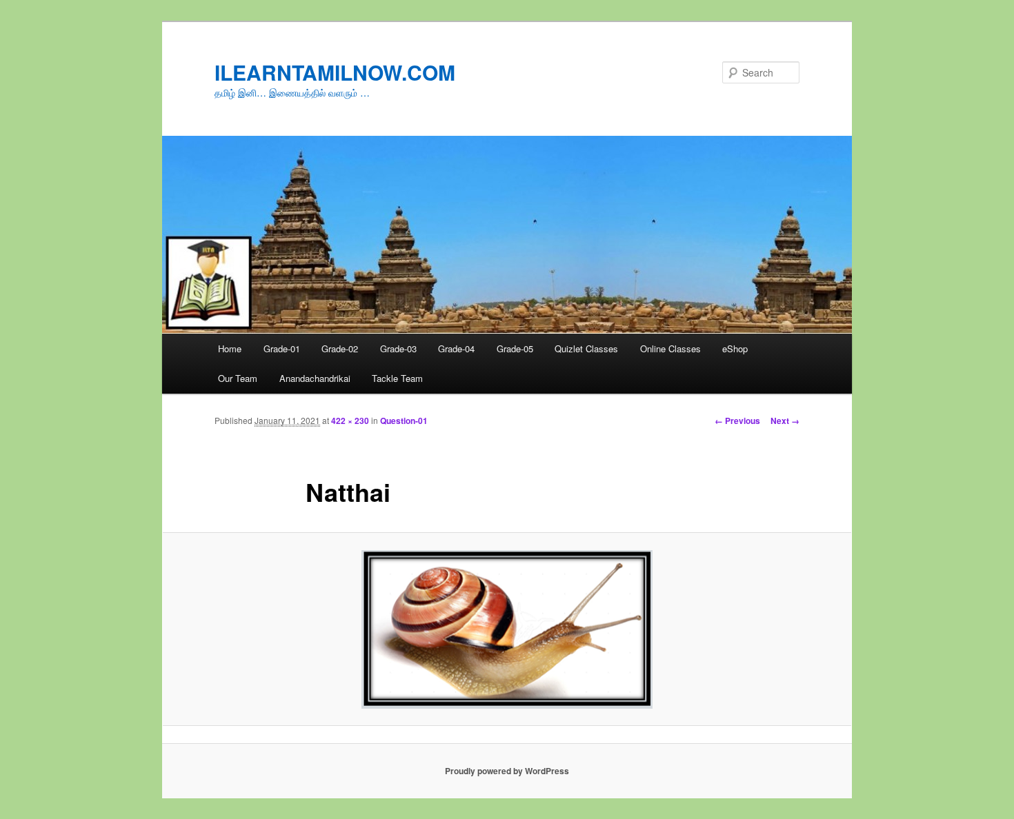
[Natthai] (507, 629)
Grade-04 (456, 348)
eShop (735, 348)
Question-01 (404, 420)
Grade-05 (515, 348)
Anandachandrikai (314, 378)
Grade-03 (398, 348)
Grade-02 (339, 348)
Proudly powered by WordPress (507, 771)
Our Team (237, 378)
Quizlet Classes (586, 348)
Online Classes (670, 348)
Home (229, 348)
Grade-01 (282, 348)
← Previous (737, 420)
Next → (785, 420)
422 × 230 (350, 420)
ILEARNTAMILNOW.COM (335, 72)
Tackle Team (397, 378)
